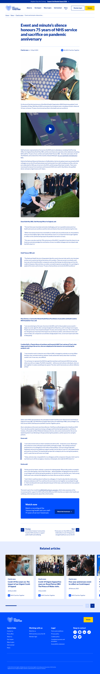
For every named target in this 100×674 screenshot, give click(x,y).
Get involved (58, 8)
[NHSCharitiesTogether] (12, 8)
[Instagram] (79, 632)
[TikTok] (89, 632)
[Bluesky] (79, 637)
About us (29, 8)
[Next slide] (92, 606)
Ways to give (47, 8)
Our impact (38, 8)
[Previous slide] (87, 606)
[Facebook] (75, 632)
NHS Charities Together (72, 50)
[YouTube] (75, 637)
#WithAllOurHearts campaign (49, 490)
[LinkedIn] (84, 632)
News (66, 8)
